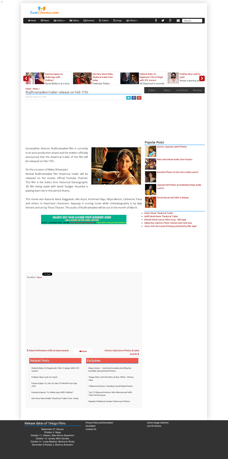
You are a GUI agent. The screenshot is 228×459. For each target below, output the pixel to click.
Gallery (59, 20)
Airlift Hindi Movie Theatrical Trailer (161, 216)
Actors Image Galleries (158, 422)
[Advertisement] (114, 48)
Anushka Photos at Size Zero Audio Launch (177, 172)
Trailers (105, 20)
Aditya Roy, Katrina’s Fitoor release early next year (168, 223)
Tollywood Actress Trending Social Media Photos (110, 386)
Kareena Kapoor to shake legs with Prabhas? (52, 392)
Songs (118, 20)
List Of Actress (154, 426)
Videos (75, 20)
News (46, 20)
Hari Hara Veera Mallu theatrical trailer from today (54, 398)
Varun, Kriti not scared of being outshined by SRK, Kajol (170, 226)
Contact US (91, 429)
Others (132, 20)
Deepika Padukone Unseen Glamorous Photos (109, 401)
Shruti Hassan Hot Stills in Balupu (173, 197)
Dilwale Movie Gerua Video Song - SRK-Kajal (165, 219)
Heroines (197, 90)
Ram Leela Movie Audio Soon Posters (174, 159)
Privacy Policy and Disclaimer (99, 422)
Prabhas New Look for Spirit (44, 377)
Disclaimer (91, 426)
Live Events (182, 90)
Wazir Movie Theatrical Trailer (158, 213)
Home (33, 20)
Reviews (90, 20)
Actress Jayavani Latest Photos (172, 146)
